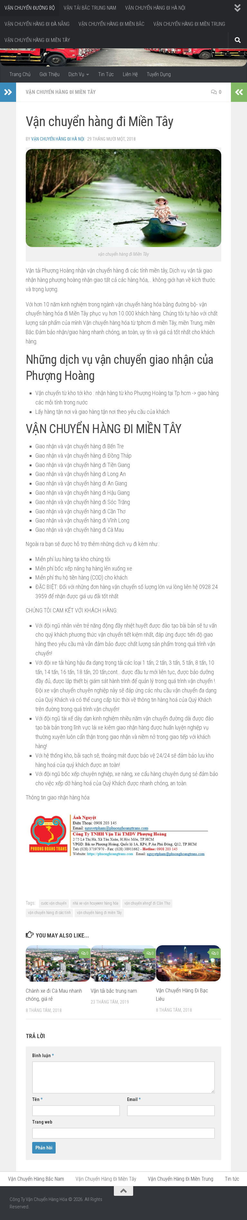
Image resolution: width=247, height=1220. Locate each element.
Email (134, 1099)
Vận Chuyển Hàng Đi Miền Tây (61, 92)
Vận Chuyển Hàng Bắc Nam (36, 1179)
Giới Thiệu (49, 74)
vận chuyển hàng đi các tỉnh (49, 912)
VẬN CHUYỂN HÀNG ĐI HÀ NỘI (155, 8)
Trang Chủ (20, 74)
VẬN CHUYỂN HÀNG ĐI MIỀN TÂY (37, 40)
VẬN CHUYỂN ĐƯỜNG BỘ (30, 8)
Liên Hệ (130, 74)
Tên (37, 1099)
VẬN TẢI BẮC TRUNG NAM (90, 8)
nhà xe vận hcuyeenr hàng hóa (95, 903)
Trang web (42, 1122)
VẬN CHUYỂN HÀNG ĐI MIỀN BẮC (111, 24)
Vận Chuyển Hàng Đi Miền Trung (180, 1179)
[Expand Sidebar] (8, 92)
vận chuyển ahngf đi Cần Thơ (147, 903)
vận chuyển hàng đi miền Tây (99, 912)
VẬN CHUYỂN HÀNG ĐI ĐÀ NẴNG (37, 24)
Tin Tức (106, 74)
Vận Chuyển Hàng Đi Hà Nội (57, 139)
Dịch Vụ (76, 74)
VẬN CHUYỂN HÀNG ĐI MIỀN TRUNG (189, 24)
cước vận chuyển (54, 903)
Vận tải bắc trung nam (114, 990)
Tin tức (232, 1179)
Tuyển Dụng (159, 74)
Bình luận (43, 1055)
